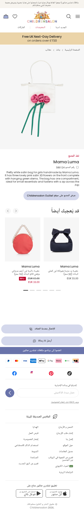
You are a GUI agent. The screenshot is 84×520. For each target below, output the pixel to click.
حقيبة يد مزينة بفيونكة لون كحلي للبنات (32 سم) (63, 273)
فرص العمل (33, 433)
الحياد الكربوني (63, 466)
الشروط (35, 451)
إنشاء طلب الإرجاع (64, 433)
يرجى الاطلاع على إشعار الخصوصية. (65, 402)
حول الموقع (68, 445)
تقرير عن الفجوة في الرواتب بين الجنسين (60, 459)
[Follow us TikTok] (69, 374)
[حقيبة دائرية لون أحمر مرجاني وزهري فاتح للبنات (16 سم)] (22, 239)
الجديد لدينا (61, 27)
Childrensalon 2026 (42, 507)
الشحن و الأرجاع (66, 427)
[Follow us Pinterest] (51, 374)
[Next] (16, 211)
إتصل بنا (69, 439)
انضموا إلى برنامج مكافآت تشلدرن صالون (42, 350)
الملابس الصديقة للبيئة (38, 417)
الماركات (21, 27)
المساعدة (34, 457)
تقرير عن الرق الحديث (28, 463)
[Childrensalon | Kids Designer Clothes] (42, 15)
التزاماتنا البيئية (66, 472)
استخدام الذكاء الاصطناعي (26, 445)
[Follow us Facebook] (14, 374)
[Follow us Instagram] (33, 374)
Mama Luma (66, 161)
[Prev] (8, 211)
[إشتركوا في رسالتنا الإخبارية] (9, 392)
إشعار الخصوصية (30, 439)
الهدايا (35, 427)
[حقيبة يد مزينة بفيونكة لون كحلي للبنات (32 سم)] (61, 239)
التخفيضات (40, 27)
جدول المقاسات (66, 451)
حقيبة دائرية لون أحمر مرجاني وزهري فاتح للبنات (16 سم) (26, 273)
